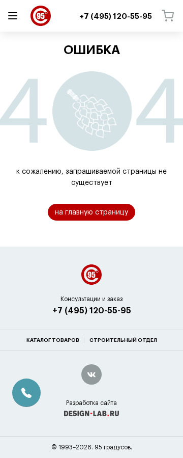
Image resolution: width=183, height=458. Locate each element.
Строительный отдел (123, 340)
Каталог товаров (52, 340)
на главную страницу (91, 212)
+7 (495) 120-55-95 (91, 311)
